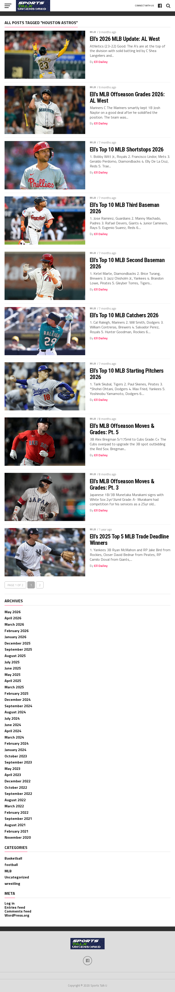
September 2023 (18, 762)
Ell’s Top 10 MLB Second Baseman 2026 (127, 263)
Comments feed (18, 911)
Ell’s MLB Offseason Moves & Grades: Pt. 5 (122, 429)
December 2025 (18, 643)
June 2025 (13, 668)
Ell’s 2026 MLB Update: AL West (125, 39)
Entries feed (15, 907)
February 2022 (16, 812)
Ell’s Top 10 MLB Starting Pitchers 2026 (127, 373)
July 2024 (12, 718)
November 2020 (18, 837)
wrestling (12, 883)
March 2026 (14, 624)
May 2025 (13, 674)
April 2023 (13, 774)
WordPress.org (17, 915)
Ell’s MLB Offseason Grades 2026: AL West (127, 97)
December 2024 (18, 699)
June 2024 (13, 724)
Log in (10, 903)
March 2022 (14, 806)
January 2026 (15, 637)
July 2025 (12, 662)
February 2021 (16, 831)
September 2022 (18, 793)
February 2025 (16, 693)
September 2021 (18, 818)
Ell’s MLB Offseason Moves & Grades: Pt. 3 (122, 484)
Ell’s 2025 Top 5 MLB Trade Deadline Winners (129, 539)
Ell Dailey (101, 61)
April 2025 (13, 680)
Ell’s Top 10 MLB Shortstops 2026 (127, 149)
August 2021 (15, 825)
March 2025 (14, 687)
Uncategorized (17, 877)
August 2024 (15, 712)
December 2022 (18, 781)
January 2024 (15, 749)
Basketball (13, 858)
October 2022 (16, 787)
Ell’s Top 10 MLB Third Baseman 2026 (124, 208)
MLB (93, 32)
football (11, 864)
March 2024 (14, 737)
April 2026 (13, 618)
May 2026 (13, 612)
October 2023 (16, 756)
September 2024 (18, 706)
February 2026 (16, 630)
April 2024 (13, 731)
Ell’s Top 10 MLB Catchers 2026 (124, 315)
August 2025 (15, 655)
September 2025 (18, 649)
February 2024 (16, 743)
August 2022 (15, 800)
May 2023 (13, 768)
